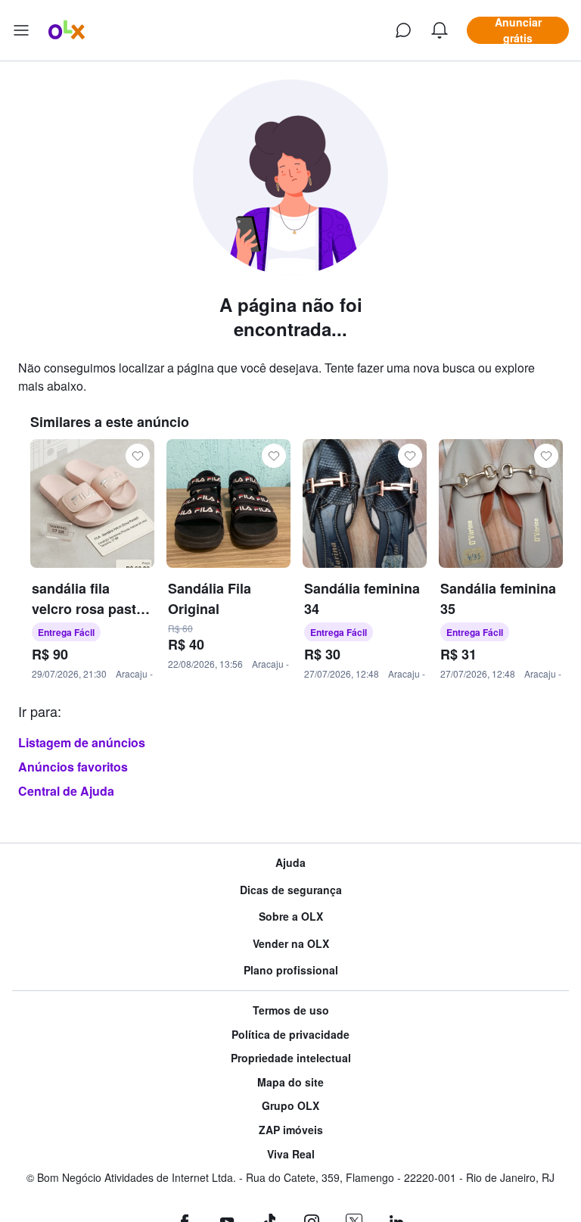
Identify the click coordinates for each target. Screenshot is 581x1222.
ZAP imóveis (291, 1130)
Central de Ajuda (66, 791)
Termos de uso (291, 1010)
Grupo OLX (290, 1106)
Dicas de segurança (291, 890)
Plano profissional (291, 970)
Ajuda (290, 863)
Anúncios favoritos (73, 766)
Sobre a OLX (291, 916)
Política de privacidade (290, 1034)
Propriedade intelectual (291, 1058)
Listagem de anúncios (81, 742)
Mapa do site (290, 1082)
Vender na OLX (291, 944)
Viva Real (291, 1154)
